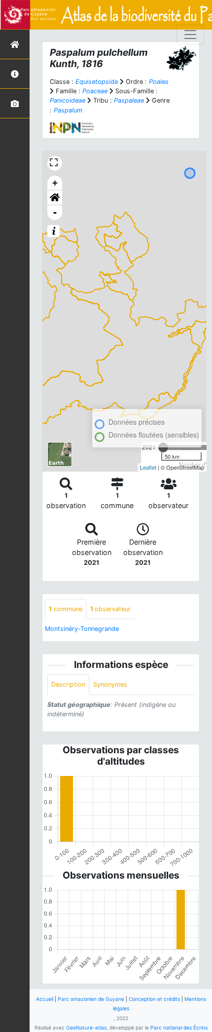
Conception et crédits (154, 999)
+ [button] (55, 183)
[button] (54, 197)
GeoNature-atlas (86, 1028)
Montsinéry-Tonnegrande (82, 628)
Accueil (44, 999)
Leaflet (148, 467)
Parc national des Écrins (179, 1028)
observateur (110, 609)
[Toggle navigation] (190, 34)
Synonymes (110, 684)
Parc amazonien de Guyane (91, 999)
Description (68, 684)
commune (65, 609)
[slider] (163, 447)
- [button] (55, 212)
